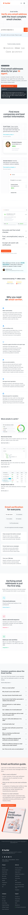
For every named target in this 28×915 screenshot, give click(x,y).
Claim (16, 903)
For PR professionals (14, 523)
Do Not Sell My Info (5, 860)
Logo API (4, 884)
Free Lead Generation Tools (19, 887)
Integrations (5, 647)
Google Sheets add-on (19, 874)
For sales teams (9, 514)
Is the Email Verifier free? (8, 724)
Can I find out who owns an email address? (13, 749)
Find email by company (9, 167)
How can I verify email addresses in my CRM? (12, 719)
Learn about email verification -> (8, 805)
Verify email (26, 29)
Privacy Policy (23, 841)
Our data (4, 900)
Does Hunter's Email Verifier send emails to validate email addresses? (13, 699)
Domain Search (6, 607)
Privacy (6, 859)
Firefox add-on (18, 869)
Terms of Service (13, 842)
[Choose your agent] (16, 86)
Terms (3, 859)
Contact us (17, 896)
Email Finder (4, 872)
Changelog (17, 900)
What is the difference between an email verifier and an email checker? (12, 744)
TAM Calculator (18, 882)
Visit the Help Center (5, 682)
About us (4, 896)
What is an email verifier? (8, 688)
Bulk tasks (4, 876)
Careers (3, 898)
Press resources (5, 909)
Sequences (5, 627)
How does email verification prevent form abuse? (12, 728)
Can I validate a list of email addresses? (12, 709)
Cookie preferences (11, 859)
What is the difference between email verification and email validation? (11, 739)
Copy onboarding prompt (8, 86)
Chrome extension (19, 867)
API (2, 886)
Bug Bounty (17, 905)
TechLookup (17, 878)
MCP (16, 880)
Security (17, 859)
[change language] (21, 3)
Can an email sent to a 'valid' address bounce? (11, 705)
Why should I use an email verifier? (11, 691)
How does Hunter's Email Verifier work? (12, 695)
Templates (17, 889)
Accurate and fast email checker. (11, 231)
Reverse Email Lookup (19, 884)
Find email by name (8, 134)
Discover (4, 867)
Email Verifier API (4, 466)
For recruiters (9, 518)
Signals (3, 880)
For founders (18, 518)
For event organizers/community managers (14, 527)
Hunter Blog (4, 903)
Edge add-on (17, 872)
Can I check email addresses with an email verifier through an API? (12, 714)
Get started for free (6, 251)
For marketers (19, 514)
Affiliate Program (5, 907)
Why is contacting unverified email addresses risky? (11, 733)
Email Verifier (4, 874)
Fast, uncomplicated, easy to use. (13, 237)
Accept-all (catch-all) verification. (10, 244)
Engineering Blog (5, 905)
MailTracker (17, 876)
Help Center (17, 898)
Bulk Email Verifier (5, 443)
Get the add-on (4, 490)
